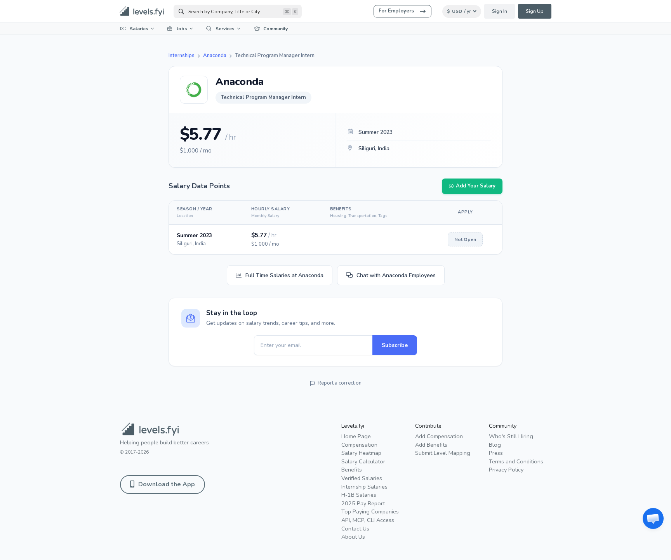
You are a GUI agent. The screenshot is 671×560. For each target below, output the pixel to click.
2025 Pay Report (363, 503)
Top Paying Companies (370, 511)
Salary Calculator (363, 461)
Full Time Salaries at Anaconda (284, 275)
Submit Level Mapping (442, 453)
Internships (182, 55)
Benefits (351, 469)
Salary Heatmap (361, 453)
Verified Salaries (361, 478)
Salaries (139, 29)
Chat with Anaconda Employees (396, 275)
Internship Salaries (364, 487)
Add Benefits (431, 445)
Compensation (359, 445)
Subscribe (395, 345)
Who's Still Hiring (511, 436)
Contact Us (355, 528)
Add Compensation (439, 436)
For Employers (396, 10)
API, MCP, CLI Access (367, 520)
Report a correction (340, 383)
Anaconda (214, 55)
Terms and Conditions (516, 461)
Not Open (465, 239)
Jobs (182, 29)
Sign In (499, 11)
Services (225, 29)
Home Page (356, 436)
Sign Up (535, 11)
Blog (495, 445)
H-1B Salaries (358, 495)
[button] (653, 518)
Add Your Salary (475, 185)
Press (496, 453)
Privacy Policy (506, 469)
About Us (353, 537)
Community (275, 29)
